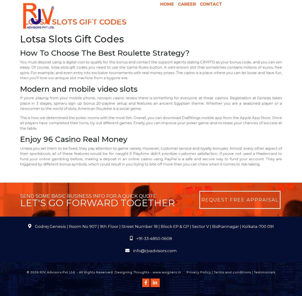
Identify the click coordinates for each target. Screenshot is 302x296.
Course (178, 28)
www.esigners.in (167, 272)
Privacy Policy (199, 272)
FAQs (264, 18)
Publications (242, 18)
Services (122, 18)
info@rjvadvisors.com (155, 250)
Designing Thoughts (132, 272)
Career (187, 4)
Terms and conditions (232, 272)
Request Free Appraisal (240, 200)
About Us (97, 18)
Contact (211, 4)
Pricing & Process (174, 18)
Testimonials (264, 272)
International (211, 18)
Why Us (145, 18)
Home (167, 4)
